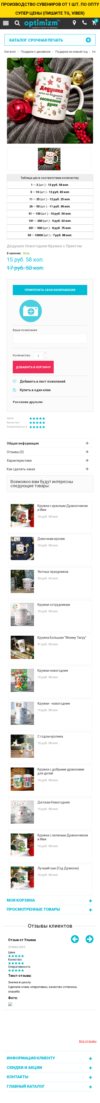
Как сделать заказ (21, 469)
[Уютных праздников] (22, 581)
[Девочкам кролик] (22, 548)
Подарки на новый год (71, 51)
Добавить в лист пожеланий (42, 381)
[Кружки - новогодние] (22, 713)
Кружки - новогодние (53, 703)
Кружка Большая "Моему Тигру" (62, 637)
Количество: (22, 355)
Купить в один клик (35, 390)
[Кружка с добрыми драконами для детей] (22, 779)
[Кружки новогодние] (22, 680)
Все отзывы (88, 1041)
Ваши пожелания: (25, 330)
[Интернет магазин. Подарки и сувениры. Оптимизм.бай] (50, 24)
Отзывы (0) (15, 452)
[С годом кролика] (22, 746)
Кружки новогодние (52, 670)
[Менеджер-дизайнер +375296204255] (84, 22)
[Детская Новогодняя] (22, 812)
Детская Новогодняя (53, 802)
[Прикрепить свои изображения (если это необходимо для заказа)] (30, 311)
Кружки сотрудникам (53, 604)
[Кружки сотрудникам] (22, 614)
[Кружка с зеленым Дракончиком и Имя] (22, 845)
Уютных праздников (52, 572)
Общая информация (23, 443)
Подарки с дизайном (35, 51)
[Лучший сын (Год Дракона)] (22, 878)
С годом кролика (50, 736)
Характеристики (19, 460)
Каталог (10, 51)
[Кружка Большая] (22, 647)
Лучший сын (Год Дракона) (58, 868)
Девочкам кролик (51, 539)
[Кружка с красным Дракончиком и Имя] (22, 515)
